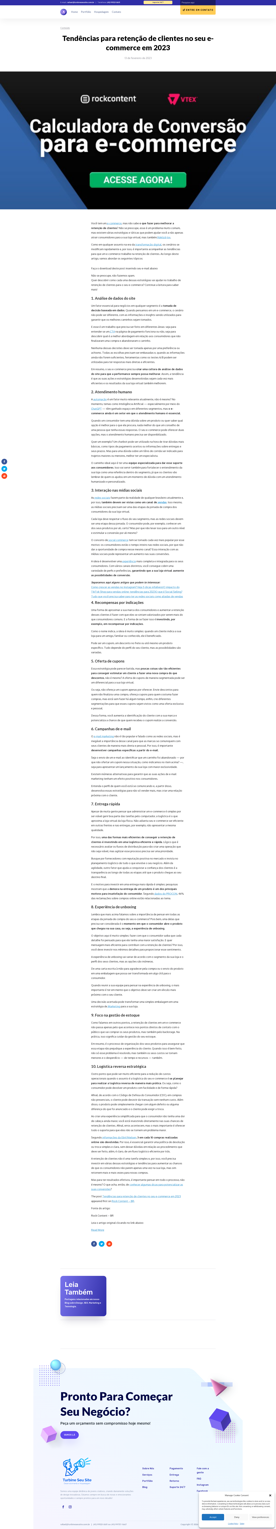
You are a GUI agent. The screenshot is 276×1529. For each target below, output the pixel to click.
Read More (97, 1229)
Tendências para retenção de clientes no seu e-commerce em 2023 (141, 1196)
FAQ (199, 1478)
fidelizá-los (163, 237)
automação (100, 399)
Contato (116, 11)
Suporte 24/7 (177, 1487)
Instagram (203, 1484)
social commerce (118, 540)
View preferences (260, 1517)
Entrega (174, 1474)
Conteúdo (65, 28)
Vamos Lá (69, 1435)
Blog (144, 1487)
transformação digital (148, 244)
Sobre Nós (148, 1468)
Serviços (147, 1474)
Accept (213, 1517)
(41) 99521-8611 (113, 2)
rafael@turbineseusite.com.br (80, 2)
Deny (236, 1517)
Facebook (202, 1491)
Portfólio (86, 11)
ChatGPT (96, 408)
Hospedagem (101, 11)
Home (74, 11)
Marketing (113, 1006)
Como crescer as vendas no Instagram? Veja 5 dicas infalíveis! (127, 587)
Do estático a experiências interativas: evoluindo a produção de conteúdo (137, 1284)
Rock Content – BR (123, 1201)
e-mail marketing (104, 736)
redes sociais (102, 497)
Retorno (174, 1481)
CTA (112, 331)
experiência (129, 561)
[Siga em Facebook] (63, 1507)
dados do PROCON (165, 893)
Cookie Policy (233, 1524)
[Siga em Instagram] (70, 1507)
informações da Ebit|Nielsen (119, 1137)
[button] (270, 1495)
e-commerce (114, 223)
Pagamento (176, 1468)
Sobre (242, 1524)
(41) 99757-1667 (119, 1524)
